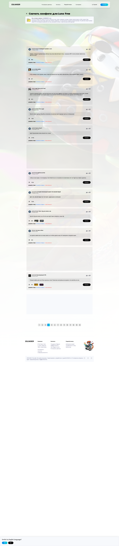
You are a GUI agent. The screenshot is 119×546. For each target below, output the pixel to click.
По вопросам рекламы (47, 4)
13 (76, 325)
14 (79, 325)
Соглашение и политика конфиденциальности (42, 351)
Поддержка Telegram (55, 344)
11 (70, 325)
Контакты (58, 4)
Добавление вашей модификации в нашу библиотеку (71, 346)
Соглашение (78, 4)
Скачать (104, 4)
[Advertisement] (59, 35)
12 (73, 325)
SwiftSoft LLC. (69, 358)
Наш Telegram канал (55, 347)
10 (67, 325)
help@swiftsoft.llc (54, 345)
